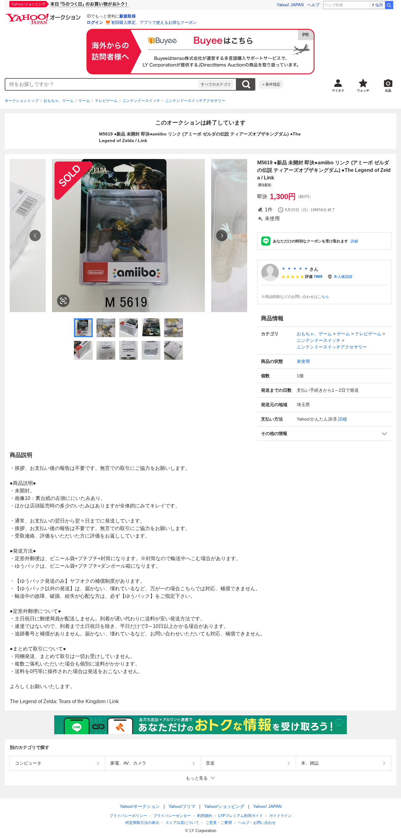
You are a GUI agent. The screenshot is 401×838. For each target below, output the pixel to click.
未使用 (303, 361)
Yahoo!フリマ (182, 806)
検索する (246, 84)
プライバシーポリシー (128, 816)
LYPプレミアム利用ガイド (240, 816)
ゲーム (84, 100)
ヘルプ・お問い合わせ (257, 822)
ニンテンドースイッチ (141, 100)
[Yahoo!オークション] (44, 15)
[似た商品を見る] (63, 300)
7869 (318, 276)
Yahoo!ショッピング (224, 806)
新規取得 (127, 16)
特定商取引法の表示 (142, 822)
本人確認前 (343, 276)
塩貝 (379, 5)
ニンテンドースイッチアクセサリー (195, 100)
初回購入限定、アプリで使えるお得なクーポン (154, 22)
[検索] (389, 5)
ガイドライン (280, 816)
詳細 (354, 241)
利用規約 (204, 816)
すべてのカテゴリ (216, 84)
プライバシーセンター (172, 816)
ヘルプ (313, 5)
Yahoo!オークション (140, 806)
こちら (323, 296)
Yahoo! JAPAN (290, 5)
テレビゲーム (106, 100)
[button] (324, 434)
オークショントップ (22, 100)
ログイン (95, 22)
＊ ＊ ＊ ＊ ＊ (294, 269)
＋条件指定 (271, 84)
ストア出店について (182, 822)
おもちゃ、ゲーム (59, 100)
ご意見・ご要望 (219, 822)
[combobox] (102, 84)
